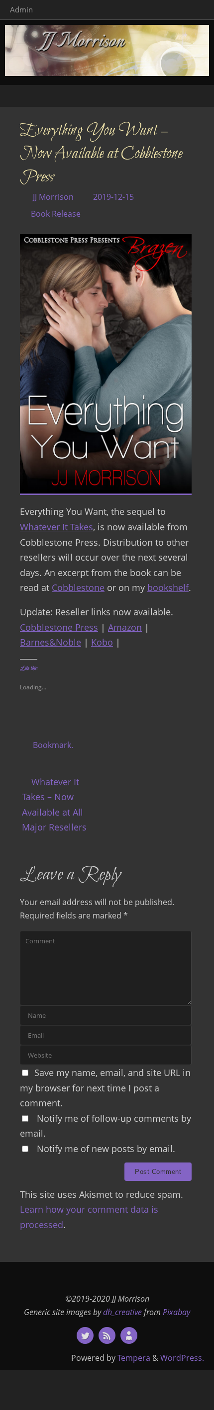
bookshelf (168, 587)
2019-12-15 (113, 196)
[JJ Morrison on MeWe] (128, 1335)
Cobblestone (78, 587)
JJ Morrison (53, 196)
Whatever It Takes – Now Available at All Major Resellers (54, 804)
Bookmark (52, 745)
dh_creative (122, 1312)
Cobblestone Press (59, 627)
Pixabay (176, 1312)
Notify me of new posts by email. (106, 1149)
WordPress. (182, 1357)
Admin (21, 9)
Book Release (56, 213)
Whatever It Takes (56, 527)
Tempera (133, 1357)
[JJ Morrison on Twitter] (85, 1335)
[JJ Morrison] (107, 1335)
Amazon (125, 627)
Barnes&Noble (50, 642)
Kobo (102, 642)
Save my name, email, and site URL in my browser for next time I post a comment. (105, 1088)
